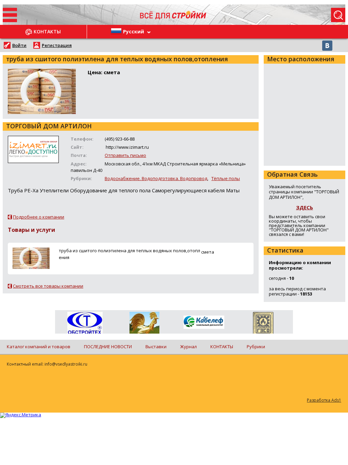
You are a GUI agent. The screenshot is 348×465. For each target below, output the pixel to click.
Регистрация (57, 45)
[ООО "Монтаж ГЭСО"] (263, 324)
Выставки (156, 346)
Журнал (188, 346)
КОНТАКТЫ (221, 346)
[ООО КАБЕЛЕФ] (203, 323)
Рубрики (256, 346)
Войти (19, 45)
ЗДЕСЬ (304, 207)
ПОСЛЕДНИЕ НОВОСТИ (108, 346)
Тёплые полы (225, 178)
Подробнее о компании (38, 217)
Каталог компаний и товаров (38, 346)
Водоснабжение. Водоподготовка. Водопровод (156, 178)
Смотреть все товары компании (48, 286)
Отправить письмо (125, 155)
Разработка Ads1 (324, 400)
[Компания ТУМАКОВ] (144, 324)
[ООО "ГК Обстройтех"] (85, 323)
